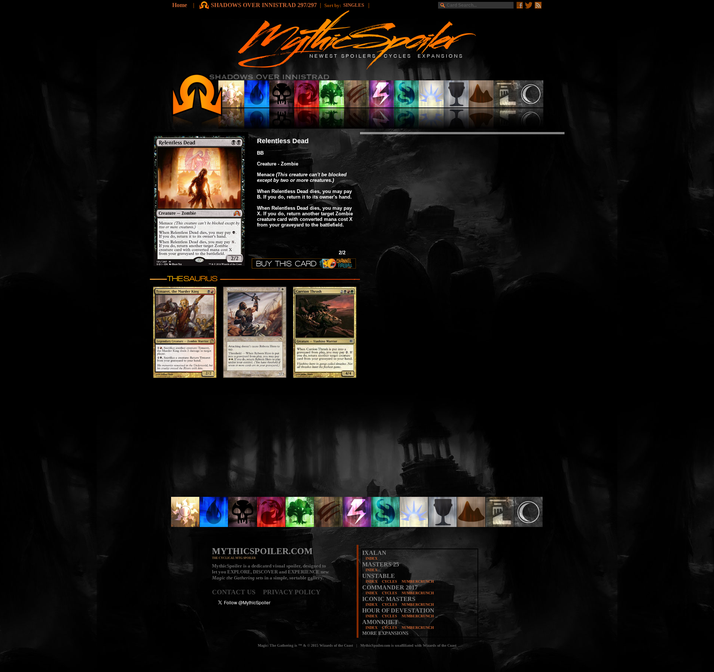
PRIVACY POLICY (292, 592)
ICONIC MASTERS (388, 599)
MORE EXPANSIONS (385, 633)
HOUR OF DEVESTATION (398, 610)
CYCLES (389, 581)
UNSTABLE (378, 576)
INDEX (371, 558)
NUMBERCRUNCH (418, 581)
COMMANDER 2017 (390, 587)
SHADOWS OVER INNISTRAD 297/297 (264, 5)
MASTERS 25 (380, 564)
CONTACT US (237, 592)
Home (179, 5)
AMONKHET (380, 622)
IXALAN (374, 553)
